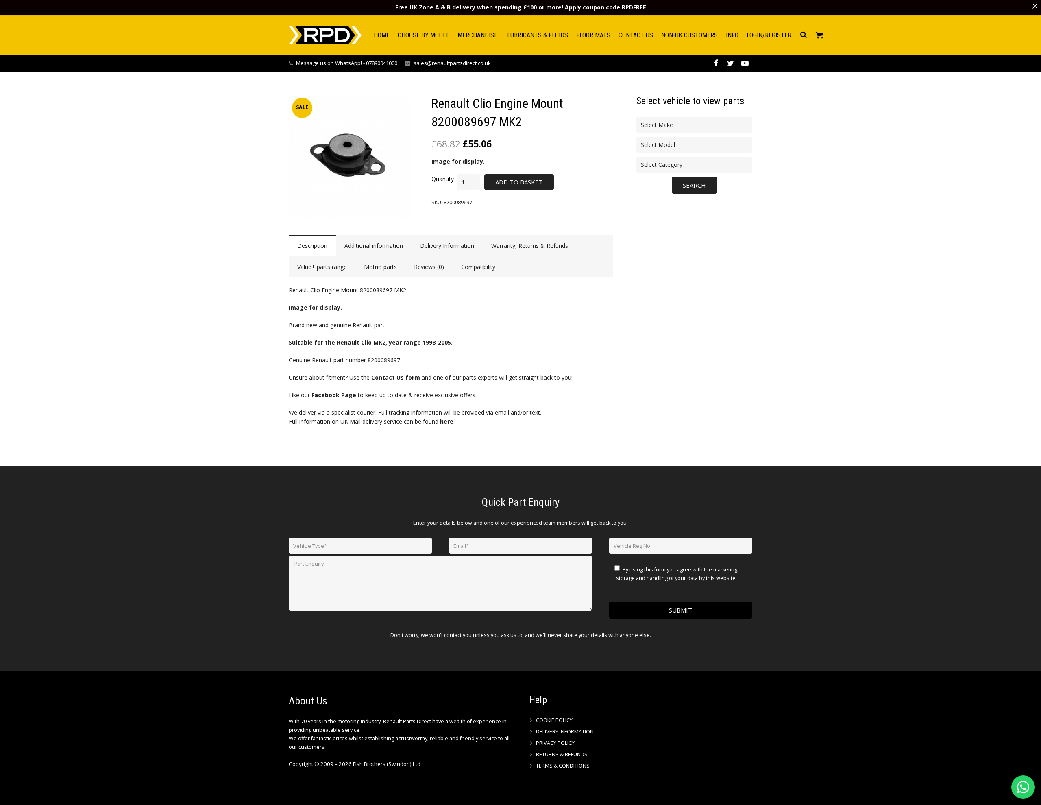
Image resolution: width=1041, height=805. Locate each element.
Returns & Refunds (562, 754)
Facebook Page (333, 395)
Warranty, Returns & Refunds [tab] (529, 245)
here (446, 421)
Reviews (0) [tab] (429, 267)
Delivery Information (565, 731)
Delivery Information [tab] (447, 245)
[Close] (1035, 6)
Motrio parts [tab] (380, 267)
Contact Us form (395, 377)
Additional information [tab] (373, 245)
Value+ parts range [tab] (322, 267)
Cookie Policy (554, 720)
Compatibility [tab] (478, 267)
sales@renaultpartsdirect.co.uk (452, 63)
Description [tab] (312, 245)
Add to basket (519, 182)
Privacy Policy (555, 742)
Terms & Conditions (563, 765)
